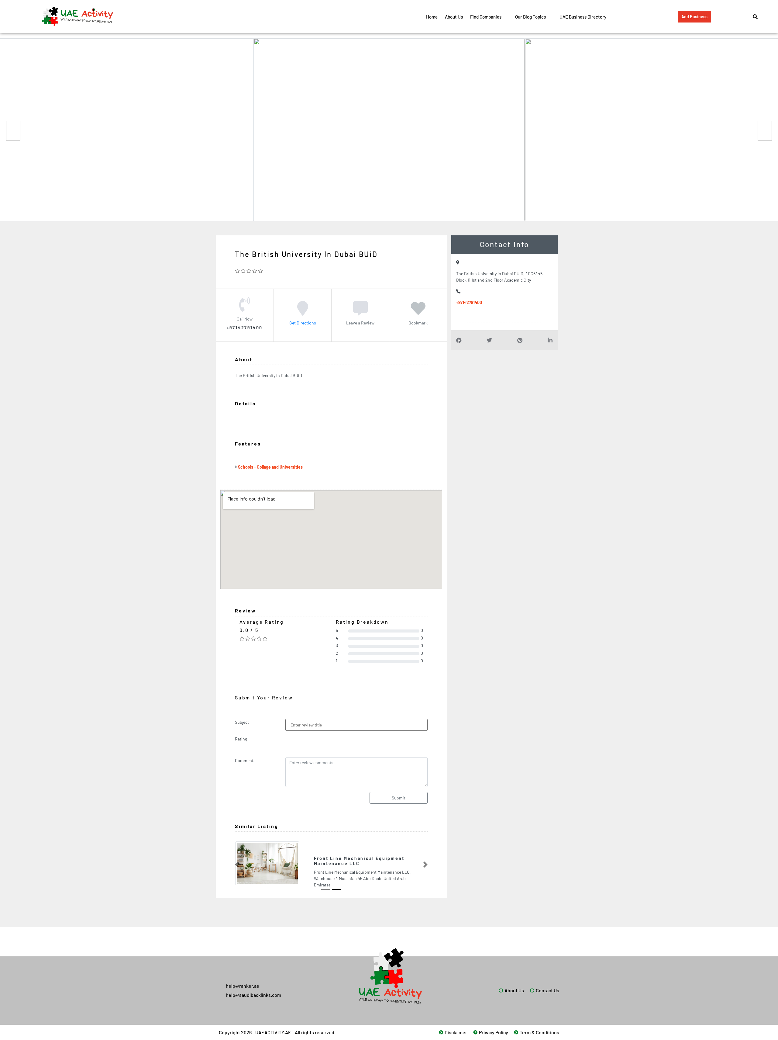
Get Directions (302, 322)
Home (432, 16)
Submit (398, 797)
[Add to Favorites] (418, 312)
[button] (237, 862)
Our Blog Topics (530, 16)
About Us (454, 16)
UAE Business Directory (582, 16)
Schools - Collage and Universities (270, 467)
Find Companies (485, 16)
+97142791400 (469, 302)
